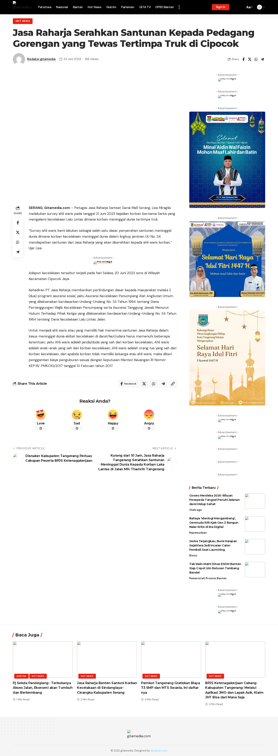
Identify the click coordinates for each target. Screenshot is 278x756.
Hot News (23, 21)
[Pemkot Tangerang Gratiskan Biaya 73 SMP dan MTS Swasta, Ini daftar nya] (171, 659)
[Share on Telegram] (262, 59)
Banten (21, 676)
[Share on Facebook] (243, 59)
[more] (179, 7)
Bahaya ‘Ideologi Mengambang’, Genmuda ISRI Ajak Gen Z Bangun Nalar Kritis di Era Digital (213, 522)
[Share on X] (250, 59)
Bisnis (193, 555)
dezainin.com (158, 750)
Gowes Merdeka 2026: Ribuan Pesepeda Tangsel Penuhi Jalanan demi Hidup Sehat (214, 500)
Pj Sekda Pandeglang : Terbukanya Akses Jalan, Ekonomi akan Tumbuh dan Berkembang (42, 687)
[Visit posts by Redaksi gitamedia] (19, 59)
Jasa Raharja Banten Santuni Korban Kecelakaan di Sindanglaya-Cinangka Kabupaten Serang (107, 687)
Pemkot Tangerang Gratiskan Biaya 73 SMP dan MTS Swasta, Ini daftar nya (170, 687)
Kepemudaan (198, 532)
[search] (241, 7)
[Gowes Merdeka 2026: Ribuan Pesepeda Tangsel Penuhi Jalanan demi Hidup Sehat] (255, 501)
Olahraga (195, 510)
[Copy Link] (173, 384)
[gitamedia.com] (22, 7)
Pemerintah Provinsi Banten (208, 578)
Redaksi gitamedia (41, 59)
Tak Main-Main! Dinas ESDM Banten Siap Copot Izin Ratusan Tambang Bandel (215, 568)
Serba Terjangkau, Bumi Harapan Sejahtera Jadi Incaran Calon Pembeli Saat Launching (213, 545)
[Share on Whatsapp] (256, 59)
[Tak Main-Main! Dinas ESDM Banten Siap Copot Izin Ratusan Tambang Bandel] (255, 569)
